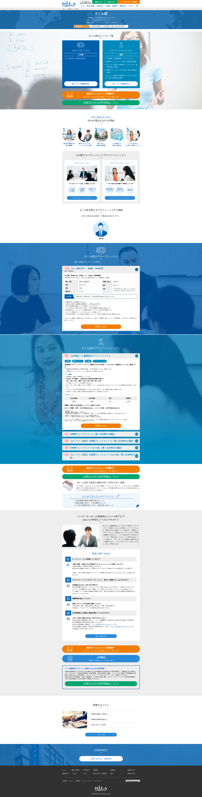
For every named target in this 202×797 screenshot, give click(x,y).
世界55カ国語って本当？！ (100, 714)
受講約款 (78, 780)
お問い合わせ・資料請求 (101, 759)
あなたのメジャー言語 (98, 724)
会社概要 (64, 780)
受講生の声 (65, 773)
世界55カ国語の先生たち (99, 719)
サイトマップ (98, 780)
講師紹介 (113, 770)
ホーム (64, 770)
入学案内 (95, 770)
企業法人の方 (131, 770)
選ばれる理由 (75, 770)
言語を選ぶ (86, 770)
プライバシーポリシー (87, 780)
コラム (85, 773)
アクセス (74, 773)
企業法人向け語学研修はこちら (101, 102)
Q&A (112, 773)
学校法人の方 (131, 773)
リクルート (71, 780)
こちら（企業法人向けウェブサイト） (102, 624)
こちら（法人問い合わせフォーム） (120, 626)
